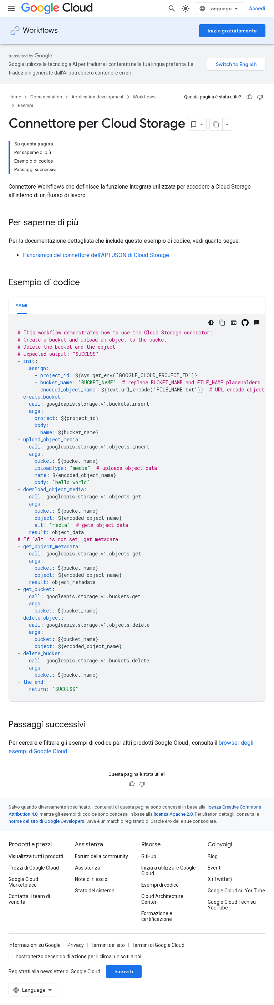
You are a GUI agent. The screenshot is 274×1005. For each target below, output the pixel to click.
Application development (97, 96)
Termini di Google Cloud (158, 945)
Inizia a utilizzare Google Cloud (168, 870)
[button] (22, 305)
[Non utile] (260, 97)
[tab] (22, 305)
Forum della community (101, 856)
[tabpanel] (137, 507)
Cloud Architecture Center (162, 899)
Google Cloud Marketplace (23, 882)
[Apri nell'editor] (233, 322)
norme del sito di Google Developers (46, 821)
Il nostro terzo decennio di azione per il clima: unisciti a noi (76, 956)
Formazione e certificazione (156, 916)
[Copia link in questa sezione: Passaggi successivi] (92, 725)
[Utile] (249, 97)
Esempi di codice (160, 885)
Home (15, 96)
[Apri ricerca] (172, 8)
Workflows (40, 30)
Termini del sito (108, 945)
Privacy (75, 945)
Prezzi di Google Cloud (34, 868)
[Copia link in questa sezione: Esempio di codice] (87, 283)
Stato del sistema (95, 890)
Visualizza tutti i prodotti (36, 856)
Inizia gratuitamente (232, 30)
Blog (213, 856)
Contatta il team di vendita (29, 899)
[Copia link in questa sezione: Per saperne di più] (85, 223)
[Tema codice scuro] (211, 322)
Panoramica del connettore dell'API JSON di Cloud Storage (96, 255)
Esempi (25, 105)
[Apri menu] (11, 8)
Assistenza (87, 868)
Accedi (257, 8)
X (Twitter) (220, 879)
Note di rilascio (91, 879)
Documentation (46, 96)
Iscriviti (124, 971)
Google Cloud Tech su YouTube (232, 905)
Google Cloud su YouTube (236, 890)
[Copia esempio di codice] (222, 322)
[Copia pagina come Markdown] (216, 124)
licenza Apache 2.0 (173, 814)
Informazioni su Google (35, 945)
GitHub (148, 856)
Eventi (215, 868)
